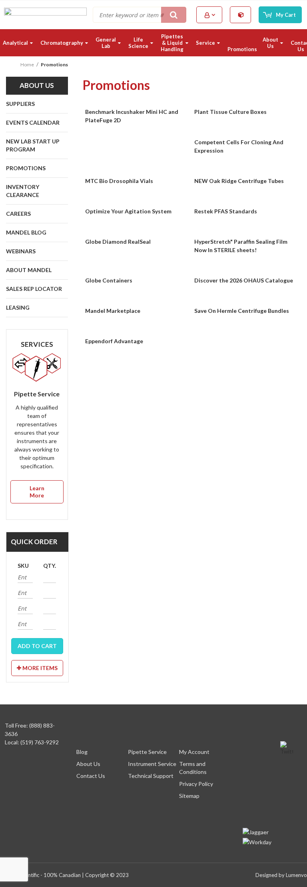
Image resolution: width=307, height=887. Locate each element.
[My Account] (210, 15)
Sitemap (189, 795)
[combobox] (139, 15)
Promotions (26, 168)
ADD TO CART (37, 645)
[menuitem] (19, 43)
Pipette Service (147, 751)
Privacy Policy (196, 783)
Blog (82, 751)
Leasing (18, 307)
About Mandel (29, 269)
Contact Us (90, 775)
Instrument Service (152, 763)
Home (27, 65)
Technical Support (150, 775)
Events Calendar (33, 122)
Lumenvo (296, 875)
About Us (88, 763)
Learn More (37, 492)
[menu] (153, 42)
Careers (18, 213)
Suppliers (20, 103)
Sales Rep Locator (34, 288)
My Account (194, 751)
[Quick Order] (241, 14)
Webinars (21, 251)
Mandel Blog (26, 232)
